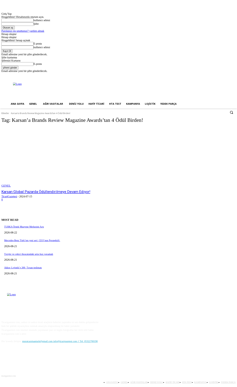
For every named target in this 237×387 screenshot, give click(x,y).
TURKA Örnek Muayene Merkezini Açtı (24, 226)
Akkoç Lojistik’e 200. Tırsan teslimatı (23, 267)
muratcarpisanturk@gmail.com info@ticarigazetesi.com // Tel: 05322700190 (60, 341)
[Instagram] (219, 75)
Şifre (36, 23)
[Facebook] (214, 75)
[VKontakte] (40, 357)
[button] (231, 112)
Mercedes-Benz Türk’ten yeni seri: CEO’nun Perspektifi (32, 240)
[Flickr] (22, 357)
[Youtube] (234, 75)
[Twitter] (224, 75)
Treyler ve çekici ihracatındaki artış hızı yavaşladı (28, 254)
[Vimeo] (229, 75)
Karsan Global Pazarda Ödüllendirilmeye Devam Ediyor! (45, 192)
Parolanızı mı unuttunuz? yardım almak (22, 30)
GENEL (6, 185)
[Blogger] (5, 357)
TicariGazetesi (9, 196)
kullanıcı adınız (41, 20)
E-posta (37, 43)
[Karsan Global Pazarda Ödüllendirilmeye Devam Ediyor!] (62, 157)
